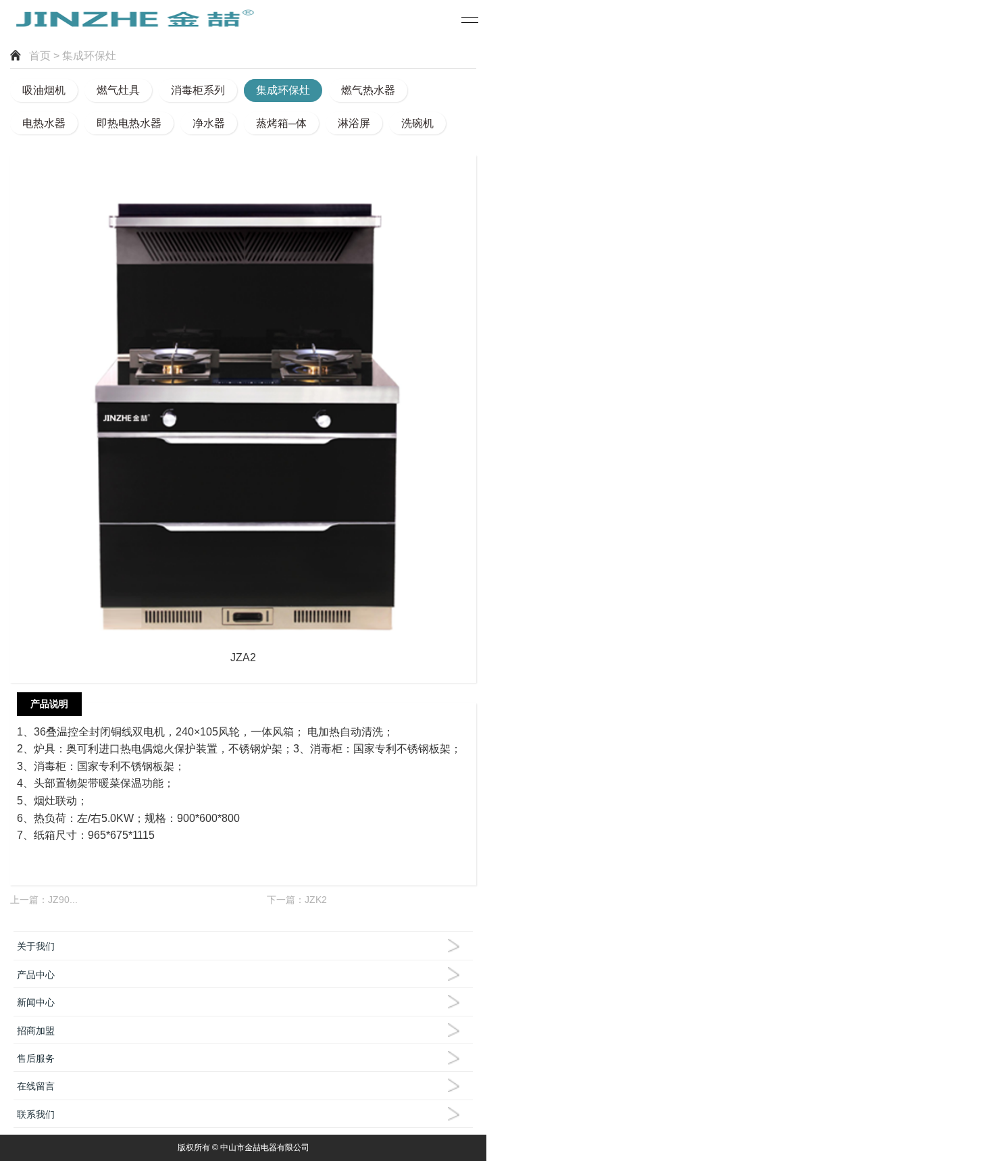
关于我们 (36, 946)
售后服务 (36, 1058)
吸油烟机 (44, 90)
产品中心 (36, 974)
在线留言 (36, 1086)
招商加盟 (36, 1030)
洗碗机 (417, 123)
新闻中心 (36, 1002)
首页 (40, 55)
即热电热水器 (129, 123)
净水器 (209, 123)
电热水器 (44, 123)
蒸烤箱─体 (281, 123)
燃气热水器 (368, 90)
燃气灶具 (118, 90)
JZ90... (63, 899)
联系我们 (36, 1114)
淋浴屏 (354, 123)
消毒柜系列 (198, 90)
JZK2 (316, 899)
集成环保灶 (283, 90)
